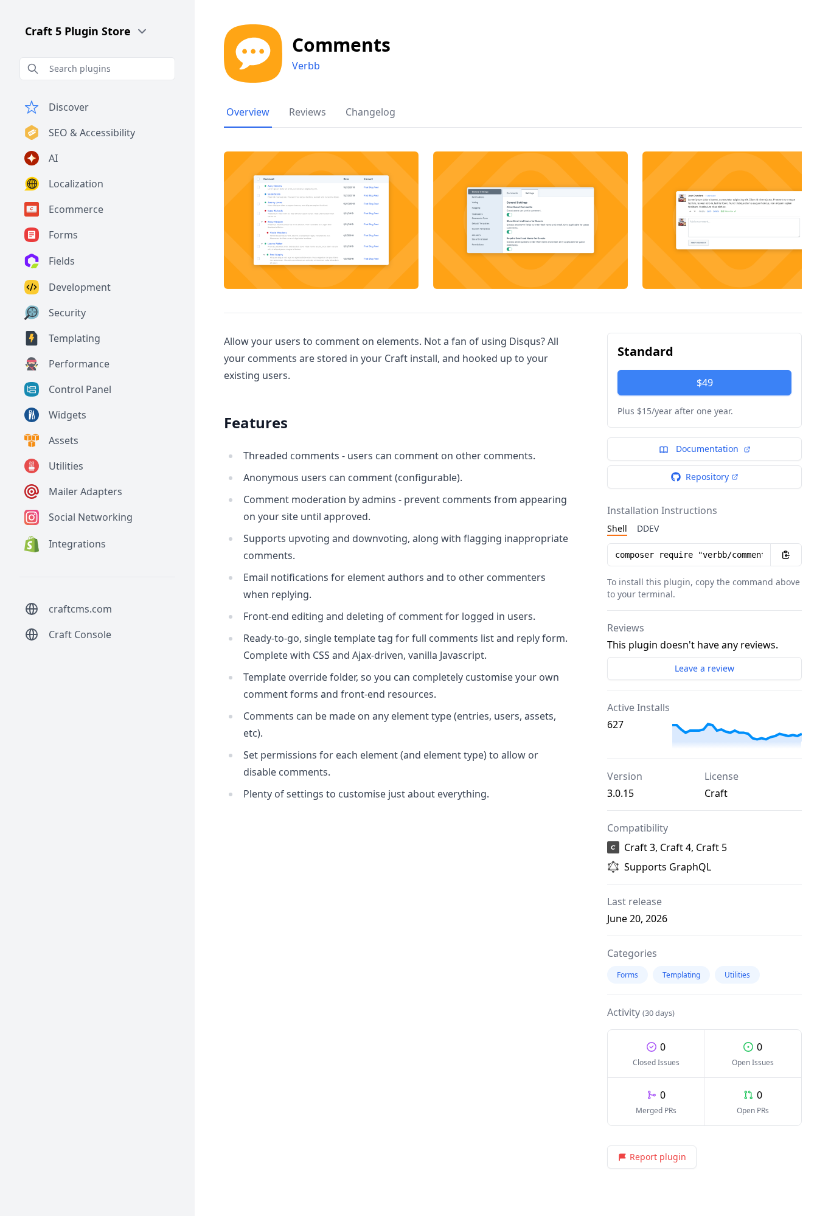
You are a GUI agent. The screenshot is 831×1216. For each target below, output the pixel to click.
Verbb (306, 65)
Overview (247, 112)
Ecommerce (76, 209)
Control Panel (80, 389)
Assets (63, 440)
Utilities (66, 466)
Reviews (307, 112)
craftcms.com (80, 609)
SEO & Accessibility (92, 132)
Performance (79, 363)
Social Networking (91, 517)
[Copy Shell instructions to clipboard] (786, 554)
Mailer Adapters (85, 491)
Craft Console (80, 634)
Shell (617, 528)
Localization (76, 183)
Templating (74, 338)
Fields (62, 261)
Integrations (77, 544)
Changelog (370, 112)
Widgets (67, 415)
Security (67, 312)
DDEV (648, 528)
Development (80, 287)
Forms (63, 234)
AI (53, 158)
